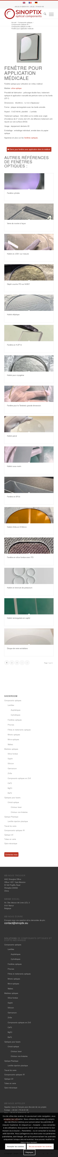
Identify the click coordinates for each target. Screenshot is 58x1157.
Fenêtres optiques (15, 720)
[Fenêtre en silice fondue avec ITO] (29, 545)
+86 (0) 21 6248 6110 (21, 7)
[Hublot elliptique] (29, 303)
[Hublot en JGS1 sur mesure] (29, 242)
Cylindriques (15, 715)
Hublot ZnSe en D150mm (17, 527)
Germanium (12, 768)
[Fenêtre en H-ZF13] (29, 333)
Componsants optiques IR (14, 830)
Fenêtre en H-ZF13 (14, 344)
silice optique (16, 88)
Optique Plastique (11, 816)
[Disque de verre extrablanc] (29, 637)
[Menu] (50, 14)
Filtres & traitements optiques (19, 729)
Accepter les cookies (15, 1146)
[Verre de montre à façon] (29, 212)
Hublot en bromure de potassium (19, 587)
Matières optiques (11, 749)
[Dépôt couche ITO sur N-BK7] (29, 272)
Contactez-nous (11, 854)
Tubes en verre (10, 839)
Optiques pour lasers (12, 797)
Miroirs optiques (14, 734)
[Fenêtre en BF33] (29, 485)
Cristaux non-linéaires (19, 812)
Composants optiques (12, 700)
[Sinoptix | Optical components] (24, 13)
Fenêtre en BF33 (13, 496)
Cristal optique (13, 802)
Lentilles (11, 705)
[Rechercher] (43, 14)
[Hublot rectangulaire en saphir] (29, 606)
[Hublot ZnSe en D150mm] (29, 515)
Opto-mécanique (10, 843)
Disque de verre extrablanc (17, 648)
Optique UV (8, 834)
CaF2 (10, 783)
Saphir (10, 758)
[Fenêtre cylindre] (29, 181)
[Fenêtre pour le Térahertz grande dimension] (29, 394)
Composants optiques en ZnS (19, 778)
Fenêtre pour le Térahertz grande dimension (24, 405)
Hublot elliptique (13, 314)
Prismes (11, 724)
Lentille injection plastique (18, 821)
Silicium (11, 763)
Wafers (10, 744)
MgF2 (10, 788)
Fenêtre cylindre (13, 193)
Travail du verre (10, 826)
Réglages (29, 1152)
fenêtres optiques (31, 137)
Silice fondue (13, 753)
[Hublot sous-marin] (29, 454)
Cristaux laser (16, 807)
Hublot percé (12, 436)
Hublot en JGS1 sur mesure (18, 253)
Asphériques (16, 710)
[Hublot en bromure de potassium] (29, 576)
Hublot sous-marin (14, 466)
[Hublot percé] (29, 424)
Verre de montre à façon (16, 223)
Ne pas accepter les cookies (40, 1146)
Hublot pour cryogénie (15, 375)
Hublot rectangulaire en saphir (18, 618)
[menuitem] (43, 14)
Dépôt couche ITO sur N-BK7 (18, 284)
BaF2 (10, 793)
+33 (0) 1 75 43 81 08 (37, 7)
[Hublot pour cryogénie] (29, 363)
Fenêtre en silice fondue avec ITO (20, 557)
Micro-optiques (13, 739)
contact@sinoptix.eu (16, 923)
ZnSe (10, 773)
